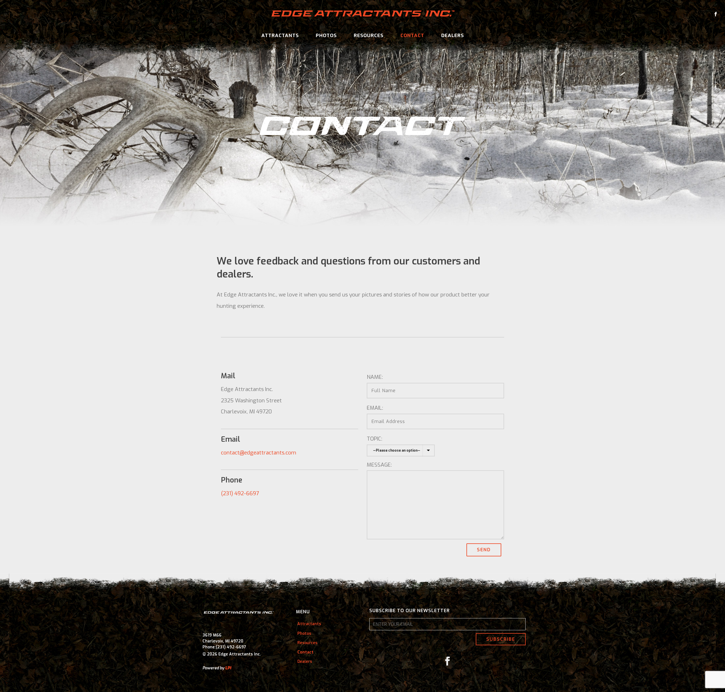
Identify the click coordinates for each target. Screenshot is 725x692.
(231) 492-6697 (240, 493)
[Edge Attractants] (362, 14)
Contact (412, 35)
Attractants (280, 35)
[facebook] (447, 662)
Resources (368, 35)
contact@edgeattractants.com (258, 452)
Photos (326, 35)
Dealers (452, 35)
